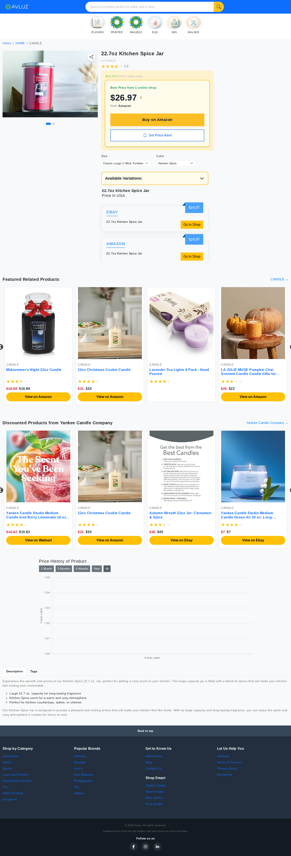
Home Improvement (17, 780)
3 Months (64, 568)
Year (97, 568)
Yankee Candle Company (86, 422)
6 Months (82, 568)
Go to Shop (191, 224)
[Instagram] (145, 846)
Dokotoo (80, 756)
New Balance (83, 774)
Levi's (78, 768)
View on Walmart (38, 540)
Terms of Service (229, 762)
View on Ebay (182, 540)
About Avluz (154, 756)
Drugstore (10, 799)
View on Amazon (38, 397)
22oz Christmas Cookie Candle (104, 370)
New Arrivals (154, 791)
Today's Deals (156, 785)
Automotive (11, 756)
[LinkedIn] (157, 846)
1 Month (46, 568)
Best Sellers (154, 797)
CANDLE (110, 60)
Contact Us (153, 768)
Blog (149, 762)
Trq (76, 787)
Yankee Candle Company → (267, 422)
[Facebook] (133, 846)
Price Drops (154, 804)
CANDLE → (279, 279)
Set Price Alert (160, 135)
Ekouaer (80, 762)
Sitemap (223, 756)
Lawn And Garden (16, 774)
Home (7, 43)
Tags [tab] (33, 671)
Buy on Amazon (157, 120)
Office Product (13, 793)
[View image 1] (48, 124)
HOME (20, 43)
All (107, 568)
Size (104, 156)
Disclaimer (224, 774)
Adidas (79, 793)
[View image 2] (54, 124)
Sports (7, 768)
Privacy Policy (227, 768)
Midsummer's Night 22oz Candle (34, 370)
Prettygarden (83, 780)
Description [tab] (14, 671)
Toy (5, 787)
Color (160, 156)
